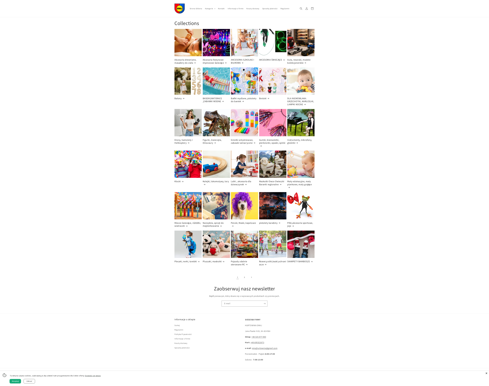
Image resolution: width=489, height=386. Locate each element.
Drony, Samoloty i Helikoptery (183, 141)
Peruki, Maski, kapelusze (243, 222)
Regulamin (178, 330)
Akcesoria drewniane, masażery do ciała (185, 61)
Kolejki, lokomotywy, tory (216, 181)
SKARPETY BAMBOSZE (298, 261)
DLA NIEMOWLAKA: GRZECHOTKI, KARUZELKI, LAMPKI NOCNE (300, 101)
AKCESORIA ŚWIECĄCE (270, 59)
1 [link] (237, 277)
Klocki (177, 181)
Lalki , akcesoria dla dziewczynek (241, 183)
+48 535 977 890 (259, 337)
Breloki (263, 98)
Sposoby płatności (182, 348)
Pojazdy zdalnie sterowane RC (239, 263)
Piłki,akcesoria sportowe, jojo (300, 224)
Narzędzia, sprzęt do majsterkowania (213, 224)
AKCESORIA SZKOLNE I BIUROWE (242, 61)
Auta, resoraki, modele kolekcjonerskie (298, 61)
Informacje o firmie (182, 339)
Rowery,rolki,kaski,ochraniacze (272, 263)
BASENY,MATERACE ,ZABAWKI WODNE (212, 100)
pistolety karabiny (268, 222)
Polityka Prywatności (183, 334)
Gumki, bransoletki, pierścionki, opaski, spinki (272, 141)
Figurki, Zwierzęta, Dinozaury (212, 141)
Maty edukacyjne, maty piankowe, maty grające (299, 183)
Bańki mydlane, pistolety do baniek (243, 100)
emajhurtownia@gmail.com (264, 348)
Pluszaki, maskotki (212, 261)
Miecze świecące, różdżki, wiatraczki (187, 224)
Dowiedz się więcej (93, 376)
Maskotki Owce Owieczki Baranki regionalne (271, 183)
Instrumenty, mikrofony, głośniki (299, 141)
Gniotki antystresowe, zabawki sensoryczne (242, 141)
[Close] (486, 373)
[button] (209, 8)
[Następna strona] (251, 277)
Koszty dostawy (180, 343)
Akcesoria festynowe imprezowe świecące (213, 61)
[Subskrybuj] (264, 304)
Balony (178, 98)
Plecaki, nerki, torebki (185, 261)
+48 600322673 (257, 342)
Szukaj (177, 325)
